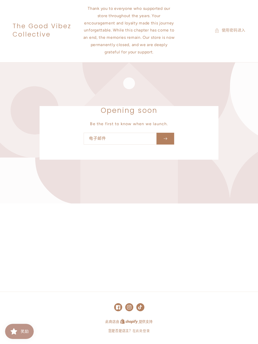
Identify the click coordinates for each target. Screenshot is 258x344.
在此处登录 (141, 331)
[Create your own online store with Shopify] (129, 322)
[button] (230, 30)
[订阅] (165, 139)
